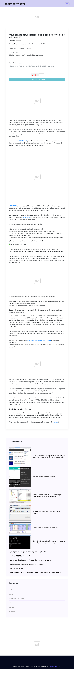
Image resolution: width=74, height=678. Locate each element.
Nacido (55, 422)
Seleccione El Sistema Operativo (20, 49)
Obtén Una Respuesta (37, 79)
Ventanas (18, 40)
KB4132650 (23, 141)
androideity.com (15, 3)
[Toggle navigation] (67, 3)
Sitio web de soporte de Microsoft (39, 340)
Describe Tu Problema (16, 63)
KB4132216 (13, 206)
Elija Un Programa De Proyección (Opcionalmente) (26, 55)
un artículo (26, 217)
